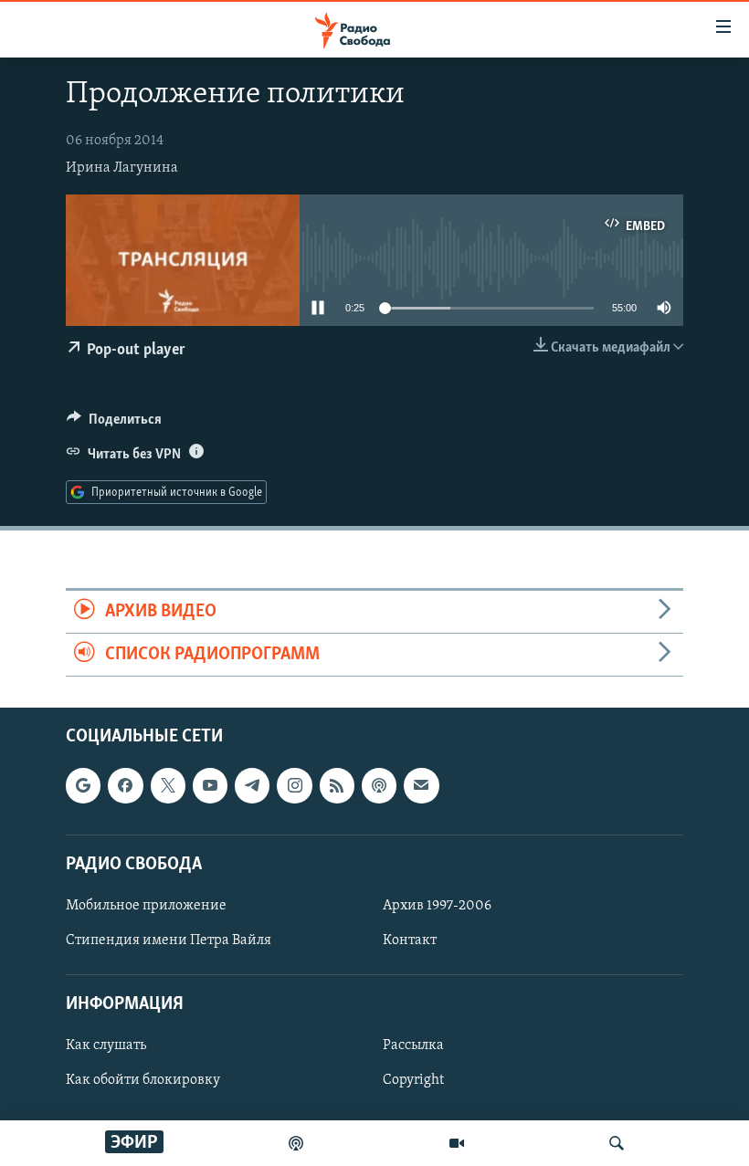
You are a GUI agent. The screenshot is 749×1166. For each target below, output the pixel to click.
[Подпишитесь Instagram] (294, 786)
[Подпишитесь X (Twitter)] (168, 786)
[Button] (114, 423)
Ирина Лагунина (122, 168)
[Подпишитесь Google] (83, 786)
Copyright (413, 1081)
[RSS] (337, 786)
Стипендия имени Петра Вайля (168, 940)
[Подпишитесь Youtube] (210, 786)
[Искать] (616, 1143)
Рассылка (413, 1046)
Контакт (410, 940)
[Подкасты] (379, 786)
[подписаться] (421, 786)
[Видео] (456, 1143)
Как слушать (106, 1046)
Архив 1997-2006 (437, 905)
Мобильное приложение (146, 905)
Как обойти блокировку (143, 1081)
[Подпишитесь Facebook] (125, 786)
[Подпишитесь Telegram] (252, 786)
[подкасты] (296, 1143)
